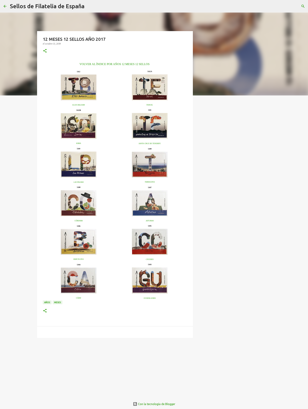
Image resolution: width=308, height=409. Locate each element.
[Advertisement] (115, 368)
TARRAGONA (150, 182)
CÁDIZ (78, 298)
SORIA (78, 143)
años (47, 302)
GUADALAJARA (150, 298)
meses (57, 302)
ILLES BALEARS (78, 105)
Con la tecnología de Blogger (156, 404)
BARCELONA (78, 259)
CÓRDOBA (79, 221)
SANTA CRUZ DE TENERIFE (150, 143)
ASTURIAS (150, 221)
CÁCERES (149, 259)
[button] (45, 51)
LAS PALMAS (79, 182)
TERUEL (149, 105)
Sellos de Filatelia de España (47, 6)
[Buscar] (89, 6)
